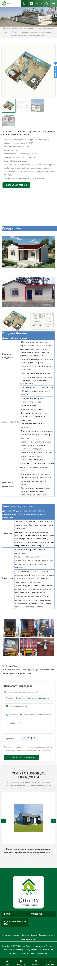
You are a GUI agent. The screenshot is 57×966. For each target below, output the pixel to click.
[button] (25, 23)
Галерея (16, 935)
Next (53, 821)
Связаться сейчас (16, 185)
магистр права (27, 953)
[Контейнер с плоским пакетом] (28, 16)
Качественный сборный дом (34, 28)
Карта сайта (14, 953)
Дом (8, 28)
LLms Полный (42, 953)
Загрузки (25, 935)
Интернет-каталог (28, 939)
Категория (16, 28)
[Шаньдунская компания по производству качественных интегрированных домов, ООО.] (7, 3)
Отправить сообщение (22, 758)
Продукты (6, 935)
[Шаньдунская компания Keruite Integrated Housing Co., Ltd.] (28, 892)
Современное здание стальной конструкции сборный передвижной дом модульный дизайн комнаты (28, 851)
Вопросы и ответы (46, 935)
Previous (3, 821)
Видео (34, 935)
